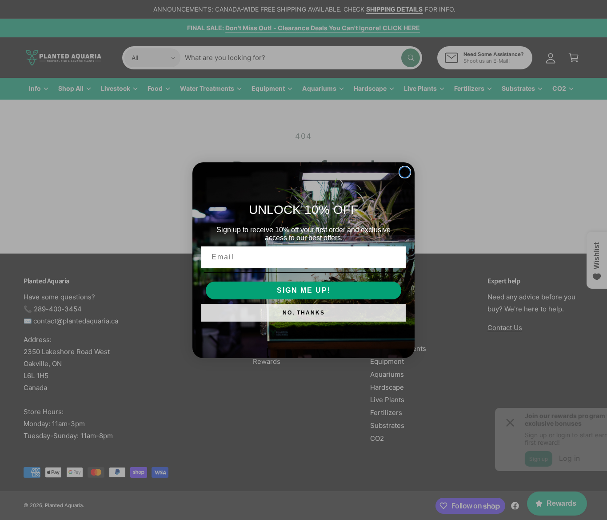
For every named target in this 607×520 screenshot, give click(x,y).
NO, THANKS (304, 313)
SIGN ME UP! (304, 290)
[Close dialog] (404, 172)
